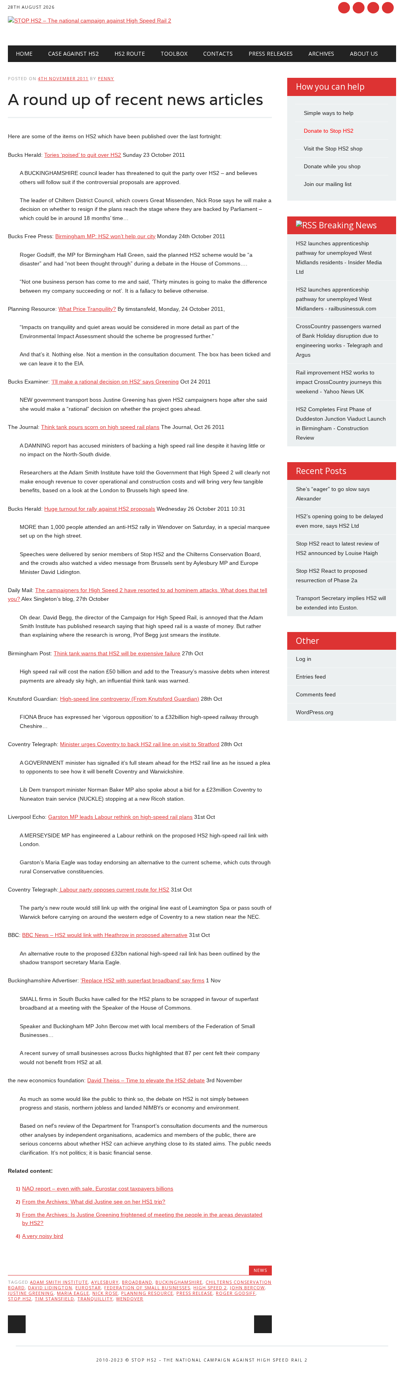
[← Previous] (17, 1324)
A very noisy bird (42, 1236)
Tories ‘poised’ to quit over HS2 (82, 155)
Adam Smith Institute (59, 1282)
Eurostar (88, 1287)
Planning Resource (147, 1293)
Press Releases (271, 53)
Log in (303, 659)
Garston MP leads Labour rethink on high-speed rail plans (120, 817)
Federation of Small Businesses (147, 1287)
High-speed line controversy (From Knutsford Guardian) (129, 699)
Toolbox (174, 53)
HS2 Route (129, 53)
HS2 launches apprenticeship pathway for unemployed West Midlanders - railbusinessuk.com (336, 299)
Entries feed (311, 676)
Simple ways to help (329, 113)
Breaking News (348, 225)
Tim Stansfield (54, 1299)
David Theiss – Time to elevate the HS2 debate (146, 1080)
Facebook (344, 7)
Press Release (194, 1293)
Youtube (373, 7)
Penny (106, 78)
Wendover (129, 1299)
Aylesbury (105, 1282)
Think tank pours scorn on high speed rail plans (100, 427)
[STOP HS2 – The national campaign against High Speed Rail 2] (89, 20)
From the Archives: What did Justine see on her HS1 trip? (93, 1201)
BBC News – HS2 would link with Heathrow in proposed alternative (104, 935)
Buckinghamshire (178, 1282)
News (260, 1270)
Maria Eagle (73, 1293)
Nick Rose (105, 1293)
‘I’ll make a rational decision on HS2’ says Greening (115, 381)
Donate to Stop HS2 (329, 131)
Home (24, 53)
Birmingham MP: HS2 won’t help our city (105, 236)
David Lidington (50, 1287)
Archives (321, 53)
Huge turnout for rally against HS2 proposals (99, 509)
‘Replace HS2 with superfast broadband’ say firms (142, 980)
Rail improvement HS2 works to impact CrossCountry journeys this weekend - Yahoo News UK (339, 382)
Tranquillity (95, 1299)
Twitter (359, 7)
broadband (137, 1282)
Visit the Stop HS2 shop (333, 148)
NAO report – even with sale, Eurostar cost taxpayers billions (97, 1188)
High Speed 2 (210, 1287)
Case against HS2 (73, 53)
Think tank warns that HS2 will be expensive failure (117, 653)
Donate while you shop (332, 166)
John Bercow (247, 1287)
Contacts (218, 53)
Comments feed (316, 694)
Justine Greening (31, 1293)
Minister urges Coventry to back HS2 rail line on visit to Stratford (139, 744)
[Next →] (263, 1324)
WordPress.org (314, 712)
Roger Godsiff (236, 1293)
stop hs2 (20, 1299)
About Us (364, 53)
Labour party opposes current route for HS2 (113, 889)
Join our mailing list (328, 184)
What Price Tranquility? (87, 309)
